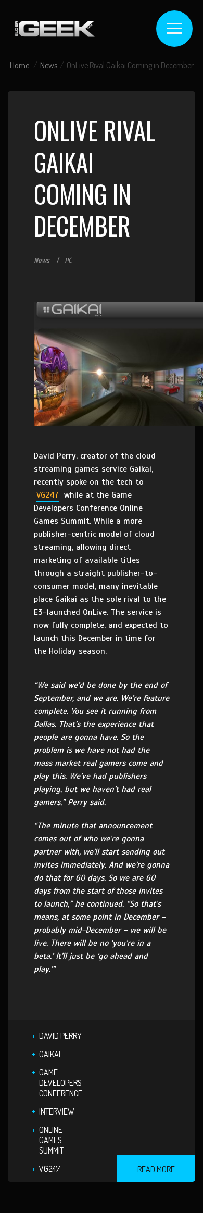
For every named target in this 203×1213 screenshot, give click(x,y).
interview (56, 1111)
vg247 (49, 1169)
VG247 (47, 495)
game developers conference (60, 1082)
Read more (156, 1169)
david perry (60, 1036)
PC (68, 260)
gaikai (49, 1054)
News (48, 65)
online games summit (51, 1140)
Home (19, 65)
